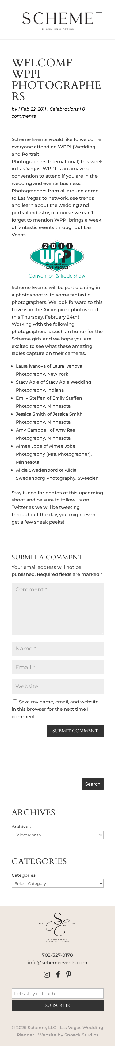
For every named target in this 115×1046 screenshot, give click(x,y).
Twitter (20, 507)
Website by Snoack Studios (68, 1035)
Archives (21, 826)
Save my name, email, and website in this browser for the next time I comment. (55, 709)
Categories (24, 875)
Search (93, 784)
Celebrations (64, 109)
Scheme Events (30, 139)
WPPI (64, 147)
